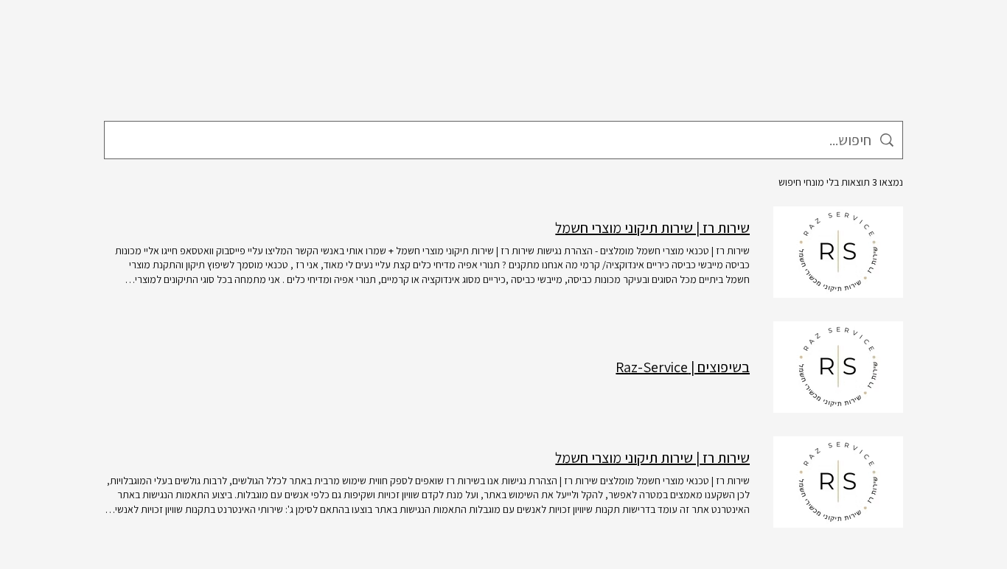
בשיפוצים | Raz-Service (683, 367)
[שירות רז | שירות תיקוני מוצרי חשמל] (838, 252)
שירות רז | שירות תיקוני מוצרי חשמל (652, 227)
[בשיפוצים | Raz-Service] (838, 367)
